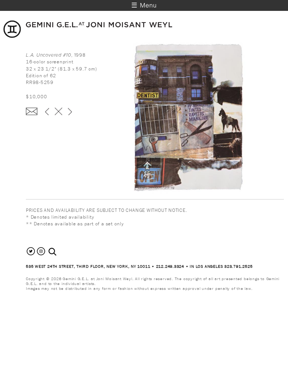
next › (70, 111)
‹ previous (47, 111)
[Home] (88, 36)
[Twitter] (31, 254)
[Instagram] (41, 254)
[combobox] (60, 252)
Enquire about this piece (32, 111)
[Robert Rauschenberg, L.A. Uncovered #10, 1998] (208, 192)
